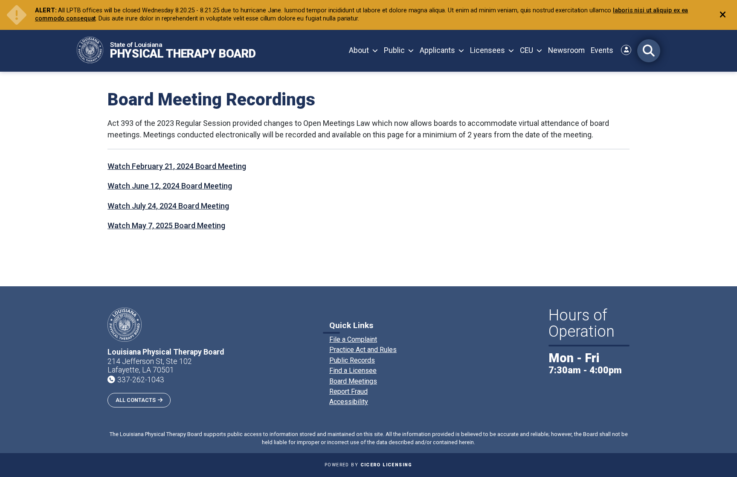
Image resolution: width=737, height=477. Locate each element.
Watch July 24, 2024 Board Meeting (168, 205)
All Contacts (136, 400)
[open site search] (648, 50)
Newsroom (566, 50)
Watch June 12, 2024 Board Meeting (169, 185)
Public (394, 50)
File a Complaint (353, 339)
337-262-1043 (140, 379)
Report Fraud (348, 391)
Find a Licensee (353, 370)
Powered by (368, 465)
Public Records (352, 360)
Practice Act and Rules (363, 350)
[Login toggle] (626, 50)
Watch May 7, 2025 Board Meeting (166, 225)
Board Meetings (353, 381)
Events (602, 50)
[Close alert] (722, 15)
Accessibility (348, 402)
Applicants (437, 50)
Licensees (487, 50)
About (359, 50)
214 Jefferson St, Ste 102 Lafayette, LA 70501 (149, 366)
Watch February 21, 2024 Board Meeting (176, 166)
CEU (526, 50)
